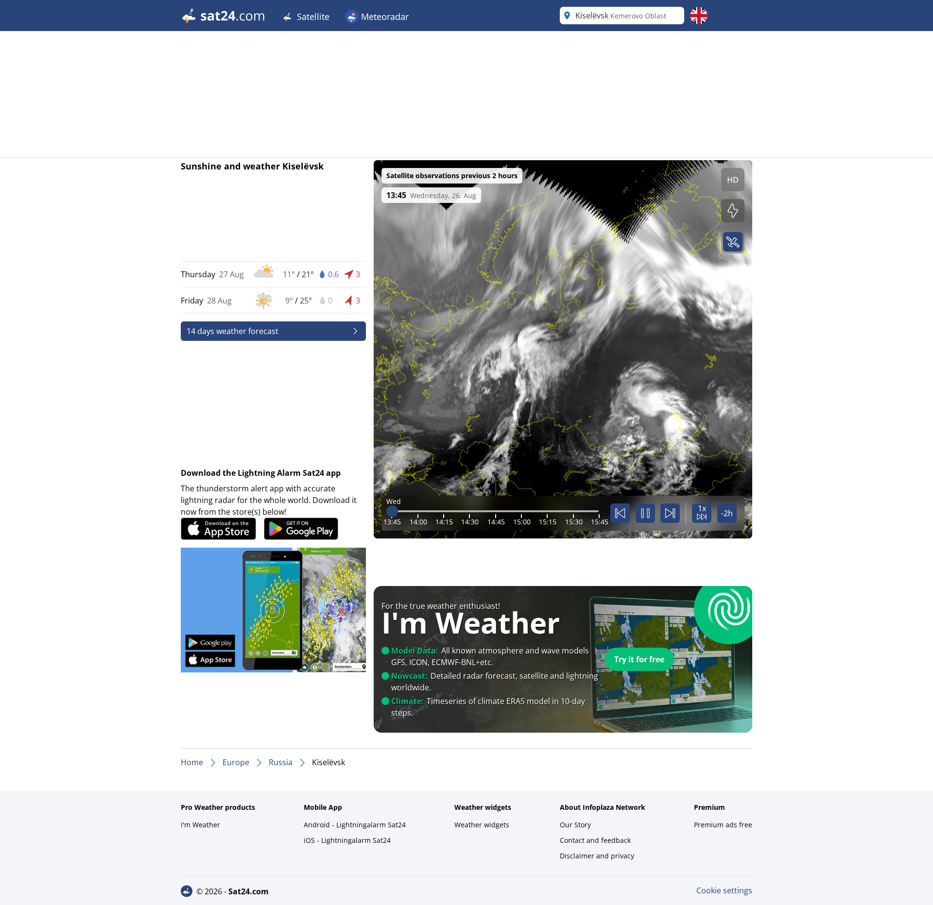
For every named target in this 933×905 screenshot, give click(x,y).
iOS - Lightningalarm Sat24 (347, 840)
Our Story (575, 824)
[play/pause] (645, 513)
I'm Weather (200, 824)
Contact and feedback (595, 840)
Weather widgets (481, 824)
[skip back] (620, 513)
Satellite (311, 16)
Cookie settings (724, 890)
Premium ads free (723, 824)
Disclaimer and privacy (597, 855)
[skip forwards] (670, 513)
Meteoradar (384, 16)
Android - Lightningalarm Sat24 (355, 824)
